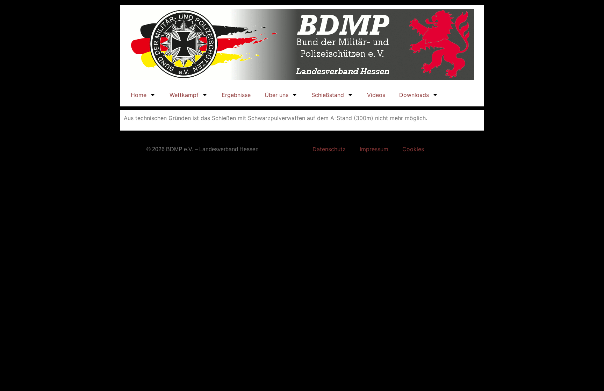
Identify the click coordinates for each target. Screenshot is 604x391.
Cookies (413, 149)
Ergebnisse (236, 94)
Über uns (276, 94)
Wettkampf (184, 94)
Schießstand (327, 94)
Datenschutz (329, 149)
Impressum (374, 149)
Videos (376, 94)
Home (138, 94)
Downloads (414, 94)
